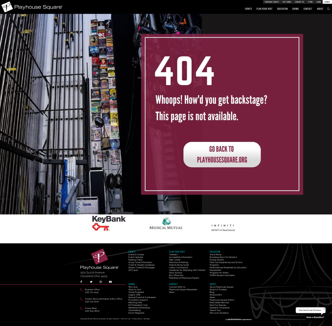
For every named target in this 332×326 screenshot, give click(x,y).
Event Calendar (135, 257)
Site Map (147, 319)
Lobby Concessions (178, 267)
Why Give (132, 287)
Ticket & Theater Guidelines (141, 265)
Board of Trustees (218, 289)
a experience (239, 319)
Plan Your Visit (264, 8)
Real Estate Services (219, 302)
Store (310, 2)
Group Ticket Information (140, 262)
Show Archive (175, 273)
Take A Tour (215, 310)
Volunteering (134, 310)
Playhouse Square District (222, 300)
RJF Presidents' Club (138, 305)
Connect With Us (177, 287)
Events (248, 8)
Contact (307, 8)
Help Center (175, 260)
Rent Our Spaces (218, 305)
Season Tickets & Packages (141, 267)
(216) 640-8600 (92, 311)
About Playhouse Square (222, 287)
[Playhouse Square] (166, 213)
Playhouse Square (31, 7)
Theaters (173, 254)
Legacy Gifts (134, 295)
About (320, 8)
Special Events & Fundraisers (142, 297)
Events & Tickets (136, 254)
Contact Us (299, 2)
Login (319, 2)
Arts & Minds (215, 254)
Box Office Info (176, 275)
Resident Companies (219, 308)
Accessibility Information (180, 257)
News (171, 292)
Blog (212, 292)
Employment (216, 295)
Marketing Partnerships (139, 308)
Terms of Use (125, 319)
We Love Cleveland (219, 313)
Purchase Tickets (272, 2)
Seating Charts (135, 260)
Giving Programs (136, 292)
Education (282, 8)
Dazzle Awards (217, 260)
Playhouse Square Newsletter (183, 289)
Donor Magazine (136, 313)
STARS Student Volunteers (222, 275)
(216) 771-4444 (92, 292)
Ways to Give (134, 289)
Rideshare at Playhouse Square (184, 278)
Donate (327, 2)
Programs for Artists (219, 273)
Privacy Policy (137, 319)
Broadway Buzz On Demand (223, 257)
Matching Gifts (135, 302)
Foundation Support (138, 300)
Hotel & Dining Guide (179, 265)
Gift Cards (287, 2)
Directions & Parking (178, 262)
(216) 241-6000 (92, 301)
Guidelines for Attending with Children (187, 270)
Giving (295, 8)
